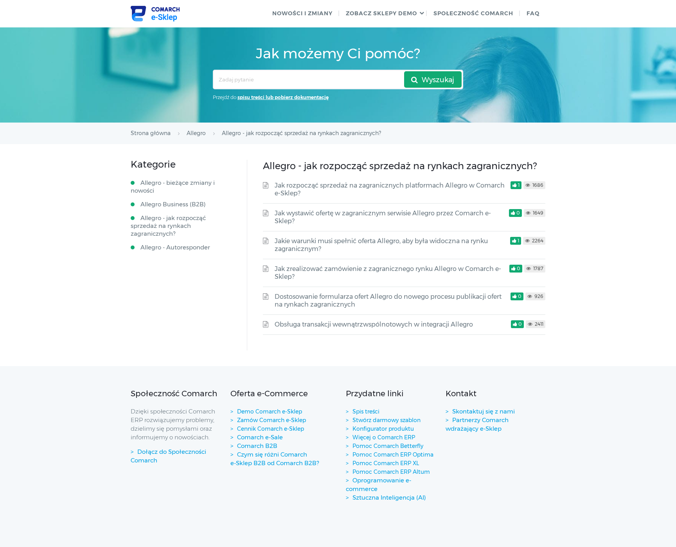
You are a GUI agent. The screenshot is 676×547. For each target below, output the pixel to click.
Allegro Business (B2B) (173, 204)
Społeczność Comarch (473, 13)
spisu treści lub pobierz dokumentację (283, 97)
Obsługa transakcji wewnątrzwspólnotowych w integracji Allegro (374, 324)
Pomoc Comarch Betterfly (387, 446)
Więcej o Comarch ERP (383, 437)
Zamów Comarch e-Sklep (271, 420)
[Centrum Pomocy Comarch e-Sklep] (155, 14)
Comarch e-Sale (260, 437)
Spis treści (365, 411)
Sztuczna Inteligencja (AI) (389, 497)
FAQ (533, 13)
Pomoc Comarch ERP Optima (392, 454)
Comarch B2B (257, 446)
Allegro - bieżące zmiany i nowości (173, 186)
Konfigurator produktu (383, 428)
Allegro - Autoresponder (175, 247)
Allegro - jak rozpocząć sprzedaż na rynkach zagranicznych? (168, 225)
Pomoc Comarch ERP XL (385, 463)
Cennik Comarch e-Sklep (270, 428)
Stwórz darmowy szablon (386, 420)
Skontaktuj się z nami (483, 411)
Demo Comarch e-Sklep (269, 411)
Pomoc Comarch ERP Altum (391, 471)
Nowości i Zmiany (302, 13)
